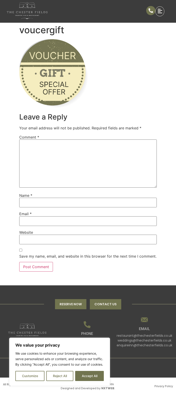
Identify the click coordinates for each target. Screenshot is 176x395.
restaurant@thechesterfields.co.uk (144, 335)
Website (26, 232)
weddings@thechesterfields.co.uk (144, 340)
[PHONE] (87, 324)
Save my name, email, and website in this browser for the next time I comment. (88, 256)
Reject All (60, 376)
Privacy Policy (163, 386)
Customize (30, 376)
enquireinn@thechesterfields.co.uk (144, 345)
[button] (162, 11)
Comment (29, 137)
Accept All (89, 376)
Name (25, 195)
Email (25, 214)
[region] (59, 362)
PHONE (87, 333)
